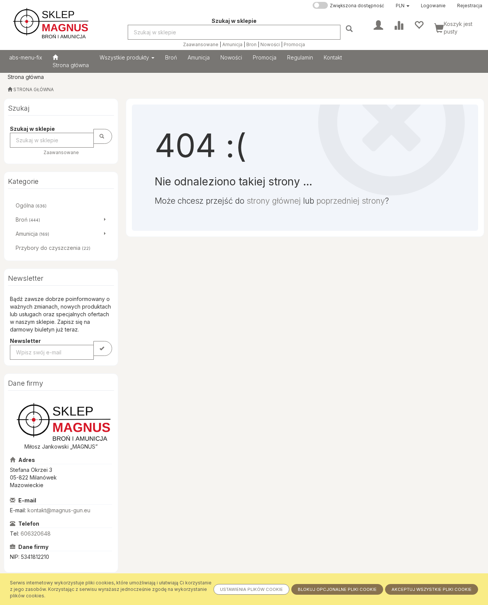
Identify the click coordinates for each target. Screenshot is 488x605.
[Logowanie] (378, 24)
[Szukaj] (350, 28)
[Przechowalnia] (419, 24)
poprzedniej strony (350, 201)
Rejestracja (469, 5)
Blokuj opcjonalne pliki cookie (337, 589)
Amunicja (232, 44)
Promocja (294, 44)
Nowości (270, 44)
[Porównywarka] (398, 24)
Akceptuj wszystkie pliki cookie (432, 589)
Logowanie (433, 5)
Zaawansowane (200, 44)
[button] (402, 5)
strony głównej (274, 201)
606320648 (36, 533)
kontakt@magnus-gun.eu (58, 510)
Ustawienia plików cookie (251, 589)
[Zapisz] (102, 348)
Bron (251, 44)
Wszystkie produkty (125, 57)
